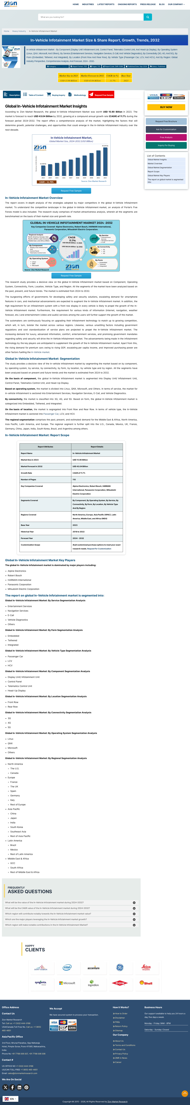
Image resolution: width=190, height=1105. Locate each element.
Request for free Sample (95, 38)
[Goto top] (185, 1093)
